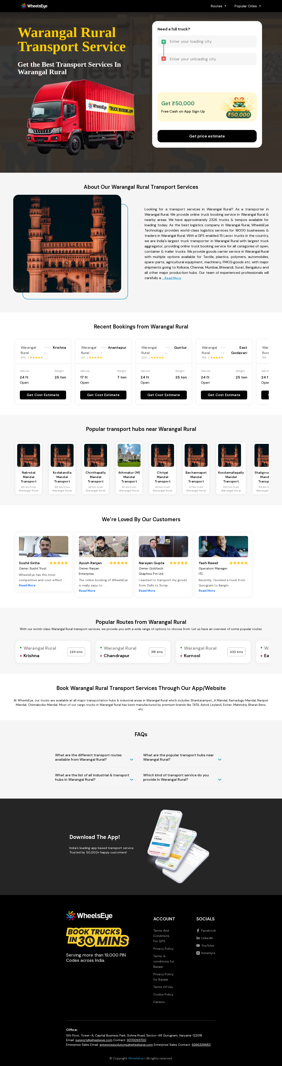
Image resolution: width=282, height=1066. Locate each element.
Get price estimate (207, 136)
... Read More (171, 278)
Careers (159, 1002)
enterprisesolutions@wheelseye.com (126, 1045)
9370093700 (136, 1040)
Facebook (208, 931)
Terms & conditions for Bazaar (163, 961)
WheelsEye (136, 1058)
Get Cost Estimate (43, 395)
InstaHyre (208, 953)
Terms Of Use (163, 987)
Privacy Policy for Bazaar (163, 976)
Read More (27, 585)
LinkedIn (207, 938)
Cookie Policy (163, 994)
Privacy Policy (163, 949)
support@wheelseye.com (93, 1040)
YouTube (207, 945)
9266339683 (201, 1045)
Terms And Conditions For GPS (161, 936)
